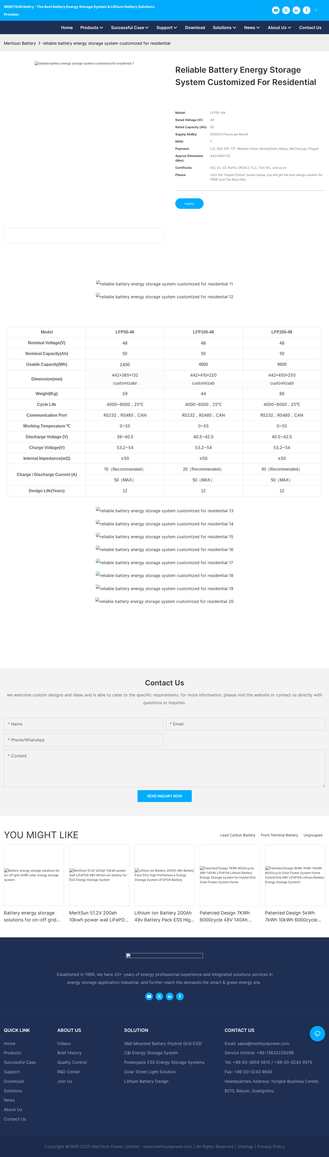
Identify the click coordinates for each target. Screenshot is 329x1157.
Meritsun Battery (20, 43)
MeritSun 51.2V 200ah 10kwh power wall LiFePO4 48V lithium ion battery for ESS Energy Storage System (98, 916)
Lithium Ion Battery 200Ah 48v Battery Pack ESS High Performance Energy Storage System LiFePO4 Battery (163, 916)
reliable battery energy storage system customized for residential (106, 43)
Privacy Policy (271, 1146)
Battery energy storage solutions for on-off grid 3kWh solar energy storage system (33, 916)
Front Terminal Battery (279, 835)
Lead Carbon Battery (237, 835)
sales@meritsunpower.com (263, 1043)
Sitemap (245, 1146)
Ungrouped (313, 835)
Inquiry (189, 204)
